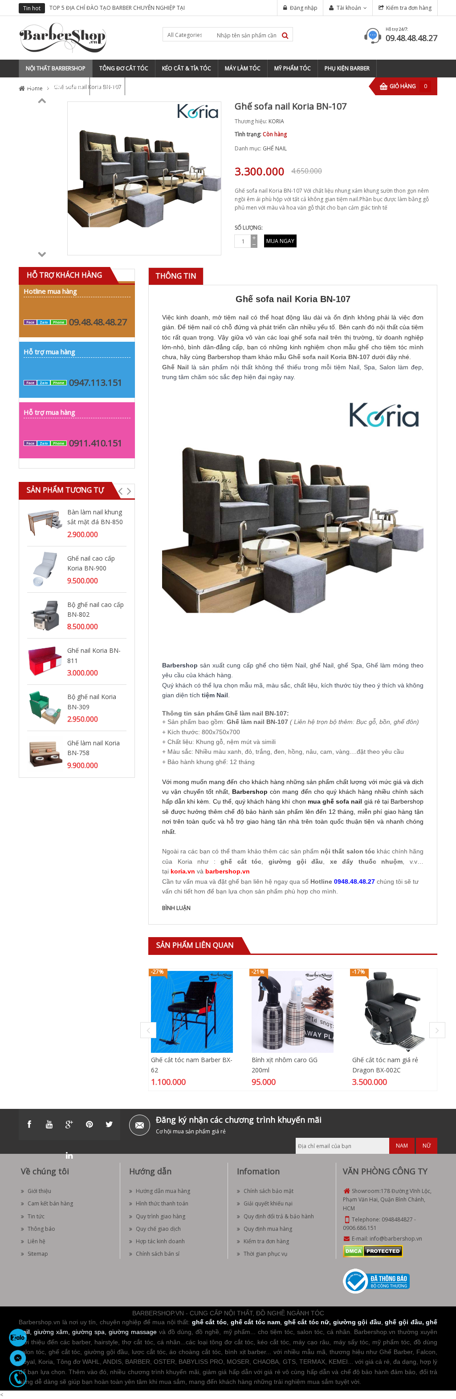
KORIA (276, 121)
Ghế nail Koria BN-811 (94, 655)
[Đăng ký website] (376, 1281)
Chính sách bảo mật (268, 1191)
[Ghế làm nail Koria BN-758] (45, 753)
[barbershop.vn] (227, 864)
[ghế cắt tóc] (240, 854)
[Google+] (69, 1124)
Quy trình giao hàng (160, 1216)
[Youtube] (49, 1124)
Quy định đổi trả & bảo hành (279, 1216)
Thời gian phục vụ (265, 1253)
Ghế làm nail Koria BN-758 (93, 748)
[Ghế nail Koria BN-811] (45, 661)
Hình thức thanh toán (162, 1203)
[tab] (176, 276)
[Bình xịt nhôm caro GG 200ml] (293, 1011)
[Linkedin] (69, 1155)
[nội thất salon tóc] (348, 844)
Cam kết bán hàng (50, 1203)
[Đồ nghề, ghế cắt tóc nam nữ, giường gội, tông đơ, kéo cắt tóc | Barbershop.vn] (63, 37)
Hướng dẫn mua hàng (163, 1191)
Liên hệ (36, 1241)
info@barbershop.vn (396, 1238)
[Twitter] (109, 1124)
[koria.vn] (183, 864)
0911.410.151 (95, 443)
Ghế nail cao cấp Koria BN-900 (91, 563)
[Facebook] (29, 1124)
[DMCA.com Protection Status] (373, 1251)
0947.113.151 (95, 382)
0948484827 (397, 1219)
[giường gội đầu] (296, 854)
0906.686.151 (360, 1228)
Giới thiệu (39, 1191)
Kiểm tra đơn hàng (409, 8)
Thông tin (175, 276)
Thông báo (41, 1229)
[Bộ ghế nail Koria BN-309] (45, 707)
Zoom (211, 245)
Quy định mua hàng (268, 1229)
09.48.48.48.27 (411, 37)
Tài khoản (349, 8)
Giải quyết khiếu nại (268, 1203)
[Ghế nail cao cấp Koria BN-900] (45, 568)
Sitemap (38, 1253)
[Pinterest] (89, 1124)
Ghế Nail (175, 367)
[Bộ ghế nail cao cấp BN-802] (45, 615)
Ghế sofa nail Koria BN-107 (329, 356)
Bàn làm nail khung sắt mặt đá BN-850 (95, 517)
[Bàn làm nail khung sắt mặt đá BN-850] (45, 522)
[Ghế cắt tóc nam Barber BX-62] (192, 1011)
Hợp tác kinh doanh (160, 1241)
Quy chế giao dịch (158, 1229)
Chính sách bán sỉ (157, 1253)
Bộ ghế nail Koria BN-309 (91, 701)
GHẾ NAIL (275, 148)
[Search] (285, 35)
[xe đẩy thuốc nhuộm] (366, 854)
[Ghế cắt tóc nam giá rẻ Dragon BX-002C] (393, 1011)
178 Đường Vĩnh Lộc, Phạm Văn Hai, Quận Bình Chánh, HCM (387, 1199)
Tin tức (36, 1216)
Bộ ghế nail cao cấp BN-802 (95, 609)
